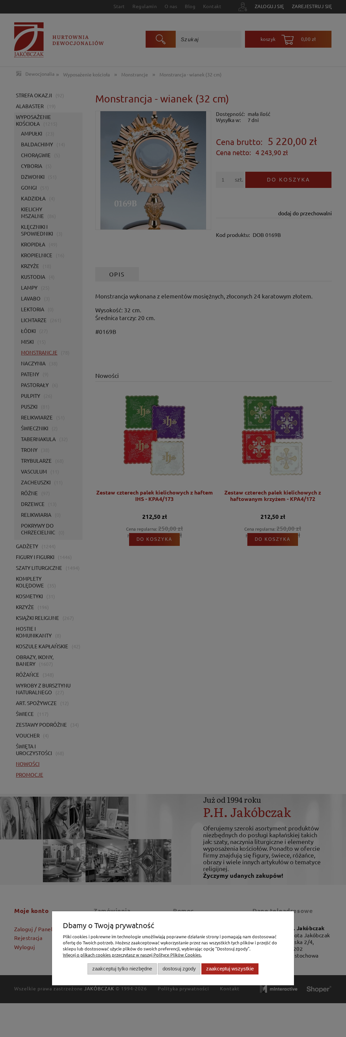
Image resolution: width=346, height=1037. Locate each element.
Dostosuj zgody (179, 968)
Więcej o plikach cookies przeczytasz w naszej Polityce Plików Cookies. (132, 955)
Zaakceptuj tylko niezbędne (122, 968)
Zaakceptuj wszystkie (230, 968)
